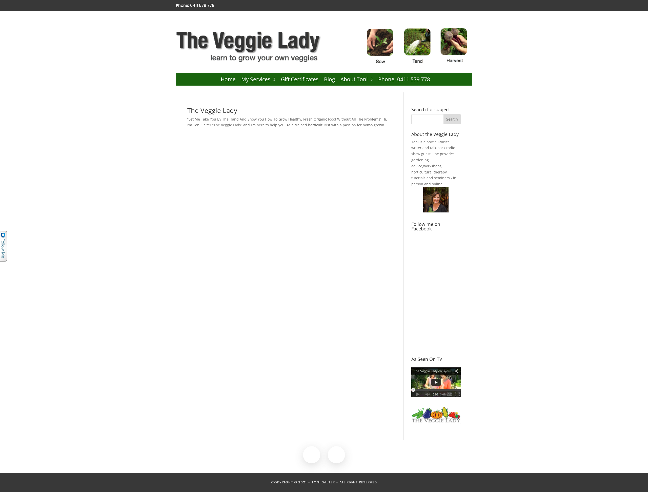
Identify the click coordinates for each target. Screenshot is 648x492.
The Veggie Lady (212, 110)
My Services (255, 80)
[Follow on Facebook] (460, 5)
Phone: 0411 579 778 (404, 80)
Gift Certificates (299, 80)
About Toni (354, 80)
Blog (329, 80)
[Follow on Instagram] (468, 5)
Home (228, 80)
